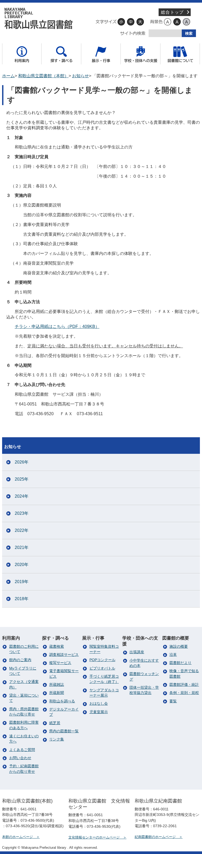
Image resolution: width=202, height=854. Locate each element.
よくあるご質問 (22, 750)
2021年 (21, 547)
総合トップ (172, 12)
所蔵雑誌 (56, 685)
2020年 (21, 564)
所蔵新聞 (56, 693)
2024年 (21, 496)
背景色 (156, 22)
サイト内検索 (133, 33)
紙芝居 (54, 723)
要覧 (173, 701)
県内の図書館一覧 (64, 731)
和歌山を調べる (62, 701)
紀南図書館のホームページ (155, 837)
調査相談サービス (64, 655)
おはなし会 (98, 704)
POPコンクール (102, 660)
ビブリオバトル (102, 668)
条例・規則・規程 (184, 693)
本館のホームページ (17, 837)
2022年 (21, 530)
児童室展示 (98, 712)
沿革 (173, 655)
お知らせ (80, 76)
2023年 (21, 513)
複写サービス (60, 663)
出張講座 (136, 652)
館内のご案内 (20, 660)
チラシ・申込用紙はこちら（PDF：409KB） (57, 326)
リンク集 (56, 739)
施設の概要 (178, 647)
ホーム (8, 76)
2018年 (21, 598)
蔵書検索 (56, 647)
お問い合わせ (20, 758)
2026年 (21, 462)
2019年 (21, 581)
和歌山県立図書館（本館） (40, 18)
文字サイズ (106, 22)
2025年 (21, 479)
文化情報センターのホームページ (94, 837)
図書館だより (180, 663)
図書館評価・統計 (184, 685)
